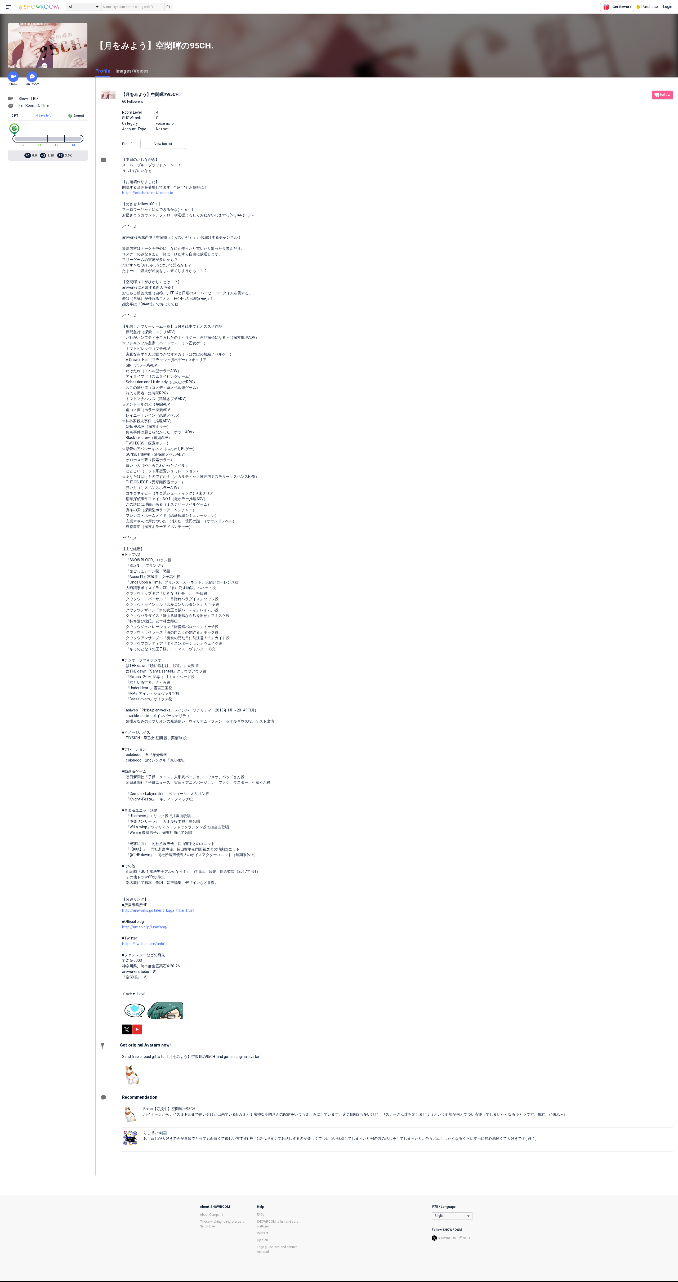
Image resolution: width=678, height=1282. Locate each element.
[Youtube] (137, 1029)
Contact (262, 1233)
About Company (211, 1215)
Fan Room (32, 84)
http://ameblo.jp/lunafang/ (145, 927)
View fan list (163, 144)
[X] (127, 1029)
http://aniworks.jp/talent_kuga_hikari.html (158, 910)
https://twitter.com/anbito (145, 944)
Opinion (262, 1240)
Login (667, 7)
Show (13, 84)
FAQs (261, 1215)
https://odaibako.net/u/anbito (147, 193)
